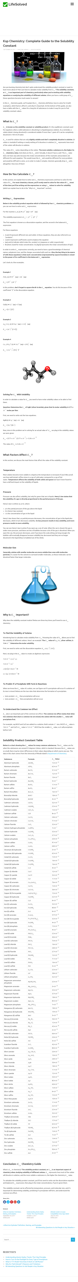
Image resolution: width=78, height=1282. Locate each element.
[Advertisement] (39, 21)
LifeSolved (17, 4)
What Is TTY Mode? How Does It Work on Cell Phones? (24, 1262)
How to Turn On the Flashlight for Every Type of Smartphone (26, 1259)
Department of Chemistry (57, 753)
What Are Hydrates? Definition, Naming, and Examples (22, 1225)
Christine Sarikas (23, 49)
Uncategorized (36, 49)
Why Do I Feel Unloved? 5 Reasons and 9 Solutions (23, 1264)
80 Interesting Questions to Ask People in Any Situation (55, 1227)
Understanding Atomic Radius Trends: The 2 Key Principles (26, 1257)
